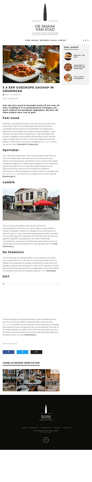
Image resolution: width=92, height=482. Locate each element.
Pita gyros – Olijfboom (79, 77)
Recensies (45, 40)
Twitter (43, 271)
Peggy (7, 94)
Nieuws (35, 40)
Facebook (47, 142)
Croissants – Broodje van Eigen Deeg (80, 66)
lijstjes (5, 343)
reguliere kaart (10, 174)
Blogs (54, 40)
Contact (62, 40)
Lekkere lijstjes (13, 98)
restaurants (13, 343)
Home (27, 40)
